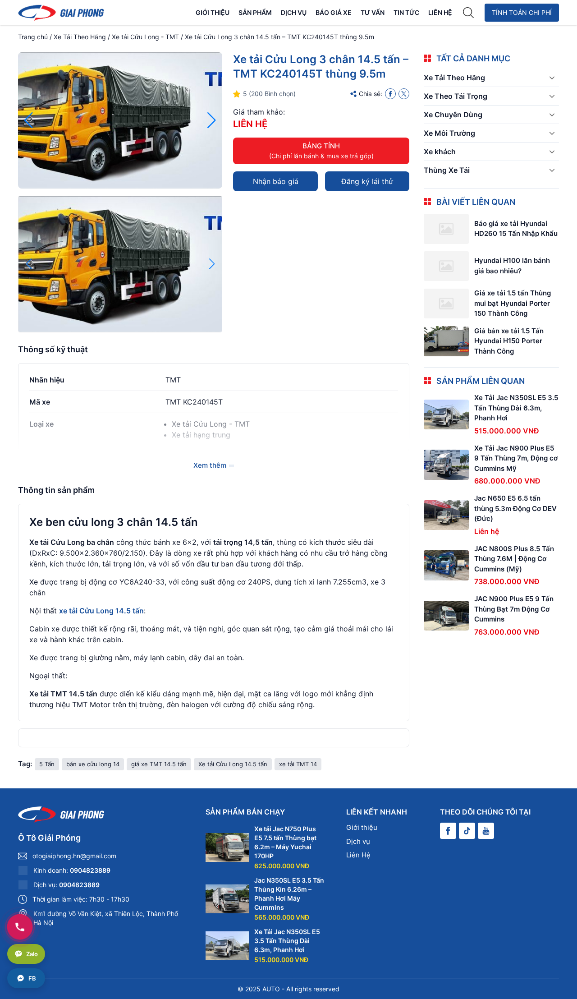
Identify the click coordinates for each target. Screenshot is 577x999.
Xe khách (440, 151)
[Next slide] (212, 120)
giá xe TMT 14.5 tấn (159, 764)
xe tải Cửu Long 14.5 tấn (101, 610)
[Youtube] (486, 831)
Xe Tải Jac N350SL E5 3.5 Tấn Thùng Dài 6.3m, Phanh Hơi (516, 407)
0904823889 (90, 870)
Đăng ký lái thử (367, 181)
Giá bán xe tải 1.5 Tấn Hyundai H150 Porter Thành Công (509, 341)
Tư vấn (373, 12)
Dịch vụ (294, 12)
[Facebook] (390, 93)
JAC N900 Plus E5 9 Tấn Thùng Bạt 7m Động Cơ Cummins (514, 608)
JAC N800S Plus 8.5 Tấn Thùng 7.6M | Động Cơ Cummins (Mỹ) (514, 558)
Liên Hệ (440, 12)
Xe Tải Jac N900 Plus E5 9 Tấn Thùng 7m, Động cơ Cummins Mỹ (516, 458)
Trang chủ (33, 37)
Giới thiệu (212, 12)
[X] (403, 93)
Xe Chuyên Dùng (453, 114)
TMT (173, 379)
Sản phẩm (255, 12)
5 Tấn (47, 764)
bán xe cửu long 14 (92, 764)
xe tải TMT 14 (298, 764)
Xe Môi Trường (449, 133)
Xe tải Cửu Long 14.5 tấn (232, 764)
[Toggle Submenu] (552, 77)
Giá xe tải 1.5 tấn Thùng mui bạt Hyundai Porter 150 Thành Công (512, 303)
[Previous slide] (29, 120)
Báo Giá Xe (334, 12)
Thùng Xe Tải (447, 170)
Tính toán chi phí (522, 12)
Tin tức (406, 12)
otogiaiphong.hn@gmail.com (74, 856)
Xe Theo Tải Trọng (455, 96)
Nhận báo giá (275, 181)
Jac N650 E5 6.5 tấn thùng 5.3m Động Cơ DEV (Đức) (515, 508)
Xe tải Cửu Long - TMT (145, 37)
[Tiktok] (467, 831)
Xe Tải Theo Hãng (80, 37)
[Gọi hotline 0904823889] (19, 926)
